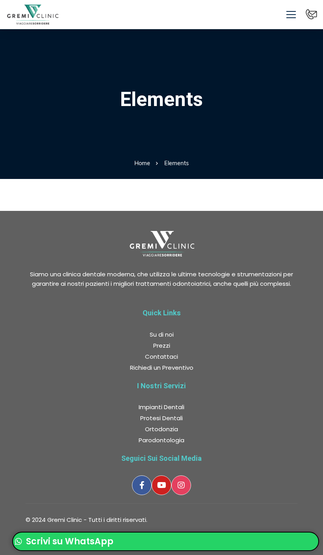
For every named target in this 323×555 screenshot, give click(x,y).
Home (142, 163)
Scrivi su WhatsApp (68, 541)
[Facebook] (142, 485)
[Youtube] (161, 485)
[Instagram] (181, 485)
